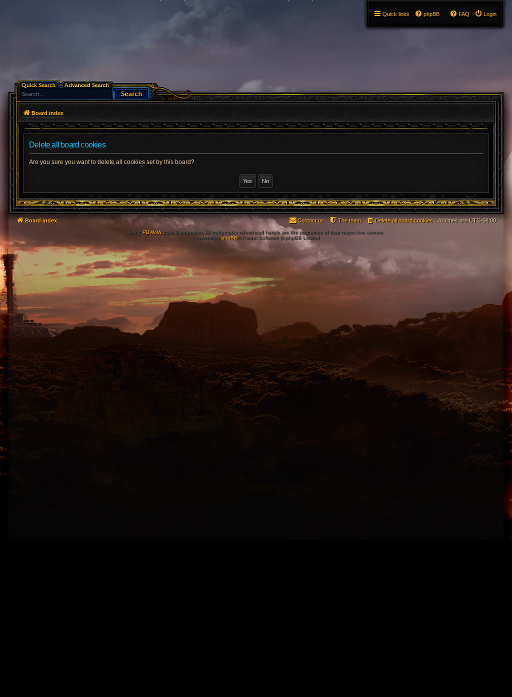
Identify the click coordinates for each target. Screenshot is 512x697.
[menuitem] (485, 14)
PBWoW (152, 232)
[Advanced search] (88, 84)
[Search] (131, 92)
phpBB (230, 237)
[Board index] (14, 2)
